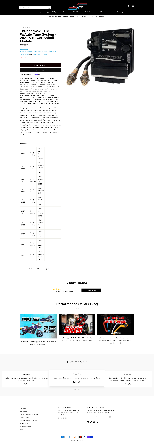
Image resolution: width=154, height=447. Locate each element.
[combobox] (35, 7)
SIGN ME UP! (62, 418)
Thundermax (26, 28)
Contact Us (23, 411)
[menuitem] (33, 12)
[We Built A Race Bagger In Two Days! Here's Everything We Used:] (38, 326)
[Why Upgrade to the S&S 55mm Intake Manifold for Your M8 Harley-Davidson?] (77, 324)
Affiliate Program (25, 426)
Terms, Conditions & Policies (29, 414)
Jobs (21, 429)
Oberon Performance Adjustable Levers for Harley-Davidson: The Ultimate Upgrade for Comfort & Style (115, 340)
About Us (23, 408)
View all (77, 308)
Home (22, 25)
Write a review (91, 290)
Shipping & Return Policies (28, 420)
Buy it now (40, 70)
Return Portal (24, 423)
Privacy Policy (24, 417)
